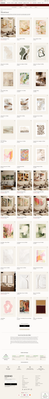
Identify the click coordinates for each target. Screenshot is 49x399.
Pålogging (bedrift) (24, 387)
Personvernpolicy (37, 382)
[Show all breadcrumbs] (1, 9)
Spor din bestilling (37, 378)
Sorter (36, 7)
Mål (30, 7)
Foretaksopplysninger (25, 378)
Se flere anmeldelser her (24, 362)
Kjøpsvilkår (36, 379)
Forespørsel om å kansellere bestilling (39, 384)
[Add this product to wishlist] (15, 18)
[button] (45, 395)
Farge (20, 7)
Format (26, 7)
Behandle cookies (37, 385)
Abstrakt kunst (10, 9)
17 (27, 329)
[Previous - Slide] (10, 357)
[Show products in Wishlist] (46, 3)
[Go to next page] (29, 329)
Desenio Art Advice (37, 375)
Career (23, 379)
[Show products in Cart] (47, 3)
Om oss (23, 375)
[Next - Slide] (46, 357)
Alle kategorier (14, 7)
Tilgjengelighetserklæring (25, 382)
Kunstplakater (5, 9)
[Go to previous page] (20, 329)
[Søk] (44, 3)
